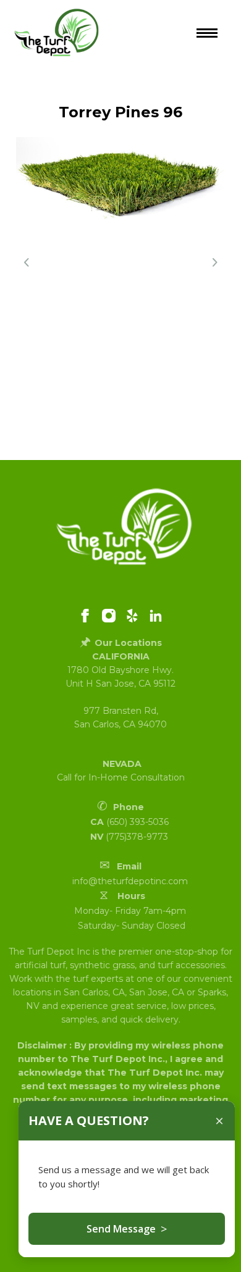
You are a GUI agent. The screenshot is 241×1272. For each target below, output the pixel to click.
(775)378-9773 (137, 836)
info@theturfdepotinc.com (130, 881)
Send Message (127, 1228)
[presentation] (26, 262)
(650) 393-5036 (137, 821)
